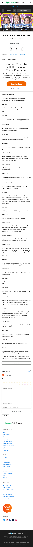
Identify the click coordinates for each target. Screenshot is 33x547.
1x (16, 29)
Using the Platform (7, 494)
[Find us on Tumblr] (13, 520)
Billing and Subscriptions (8, 489)
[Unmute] (22, 30)
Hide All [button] (16, 363)
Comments (22, 54)
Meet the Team (6, 462)
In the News (5, 468)
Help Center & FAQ (7, 485)
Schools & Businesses (8, 473)
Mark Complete (14, 43)
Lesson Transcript (13, 54)
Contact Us (5, 501)
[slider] (25, 29)
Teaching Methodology (8, 496)
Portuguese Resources (8, 445)
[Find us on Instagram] (16, 520)
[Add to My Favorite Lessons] (11, 49)
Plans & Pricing (6, 466)
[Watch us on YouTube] (7, 520)
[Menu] (2, 2)
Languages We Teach (8, 471)
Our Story (5, 460)
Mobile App (5, 450)
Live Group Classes (7, 443)
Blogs (4, 475)
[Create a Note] (16, 49)
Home (4, 432)
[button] (30, 2)
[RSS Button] (3, 375)
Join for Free (16, 84)
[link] (3, 10)
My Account (5, 492)
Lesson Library (4, 6)
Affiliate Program (7, 477)
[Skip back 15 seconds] (3, 29)
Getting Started (6, 487)
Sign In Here (21, 88)
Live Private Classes (7, 441)
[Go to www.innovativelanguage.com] (16, 533)
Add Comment (16, 411)
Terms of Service (20, 544)
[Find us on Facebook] (10, 520)
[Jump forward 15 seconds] (11, 29)
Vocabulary (4, 54)
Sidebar (24, 10)
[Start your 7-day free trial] (7, 508)
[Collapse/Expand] (16, 371)
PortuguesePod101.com (20, 537)
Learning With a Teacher (9, 498)
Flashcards (5, 436)
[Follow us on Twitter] (4, 520)
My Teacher (5, 448)
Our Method (5, 457)
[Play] (7, 30)
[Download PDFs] (21, 49)
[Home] (15, 3)
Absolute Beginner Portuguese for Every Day (18, 6)
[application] (16, 22)
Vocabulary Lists (7, 439)
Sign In (7, 379)
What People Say (7, 464)
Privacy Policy (10, 544)
